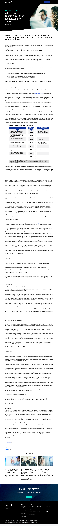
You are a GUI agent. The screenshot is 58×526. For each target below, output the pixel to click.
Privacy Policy (18, 520)
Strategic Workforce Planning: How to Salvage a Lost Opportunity (45, 471)
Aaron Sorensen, (8, 442)
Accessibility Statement (33, 520)
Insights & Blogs (48, 506)
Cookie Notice (26, 520)
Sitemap (38, 520)
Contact (47, 1)
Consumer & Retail (31, 506)
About (34, 1)
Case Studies (47, 509)
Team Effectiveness (23, 511)
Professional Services (32, 512)
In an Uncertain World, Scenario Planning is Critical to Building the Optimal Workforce (28, 471)
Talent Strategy (36, 223)
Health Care (30, 509)
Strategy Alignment (23, 516)
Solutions (22, 1)
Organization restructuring (38, 93)
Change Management (12, 10)
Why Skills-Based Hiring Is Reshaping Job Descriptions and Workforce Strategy (12, 471)
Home (6, 10)
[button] (51, 2)
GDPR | (29, 520)
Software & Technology (32, 514)
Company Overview (40, 506)
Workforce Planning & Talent (24, 513)
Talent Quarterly (14, 445)
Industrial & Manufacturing (32, 511)
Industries (29, 1)
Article (17, 457)
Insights (40, 1)
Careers (38, 509)
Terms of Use (22, 520)
